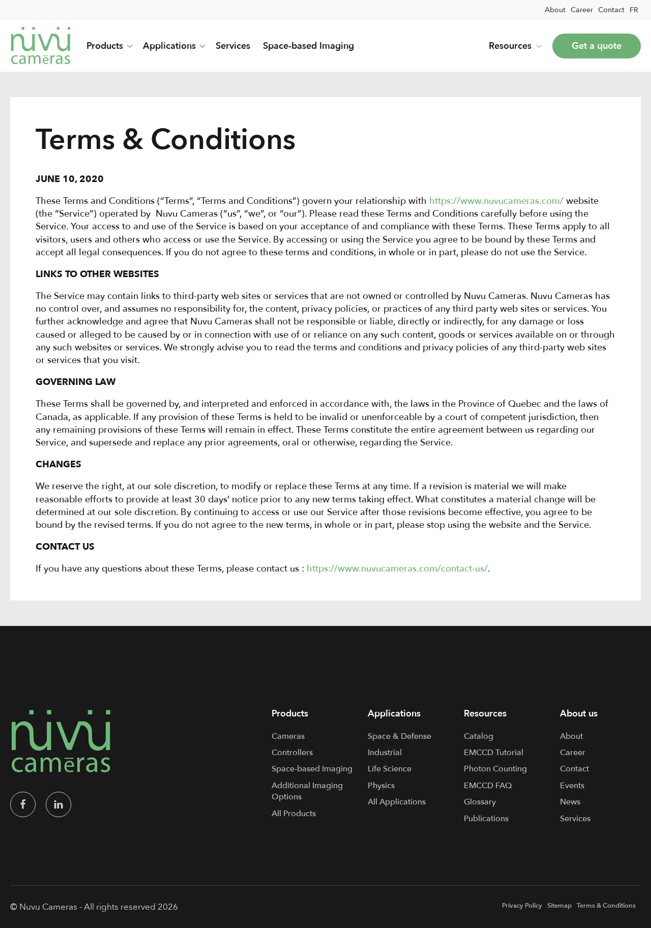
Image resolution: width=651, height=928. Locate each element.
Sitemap (559, 905)
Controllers (292, 752)
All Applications (397, 801)
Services (233, 46)
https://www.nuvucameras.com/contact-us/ (397, 568)
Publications (486, 818)
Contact (611, 10)
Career (582, 10)
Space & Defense (399, 736)
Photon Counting (495, 768)
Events (572, 785)
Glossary (480, 801)
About (555, 10)
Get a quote (597, 46)
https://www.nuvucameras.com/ (496, 201)
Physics (381, 785)
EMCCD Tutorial (493, 752)
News (570, 801)
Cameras (288, 736)
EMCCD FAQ (488, 785)
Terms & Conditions (606, 905)
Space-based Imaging (308, 46)
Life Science (389, 768)
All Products (294, 813)
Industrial (385, 752)
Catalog (478, 736)
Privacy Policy (522, 905)
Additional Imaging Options (307, 791)
